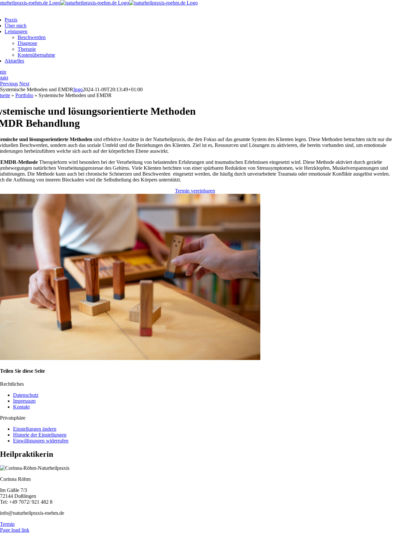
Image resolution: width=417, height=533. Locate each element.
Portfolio (24, 95)
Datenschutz (25, 395)
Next (24, 83)
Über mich (15, 25)
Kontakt (21, 407)
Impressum (24, 401)
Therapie (27, 49)
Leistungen (16, 31)
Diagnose (27, 43)
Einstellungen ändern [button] (34, 429)
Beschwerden (32, 37)
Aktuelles (14, 61)
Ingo (78, 89)
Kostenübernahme (36, 55)
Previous (9, 83)
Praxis (11, 19)
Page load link (14, 530)
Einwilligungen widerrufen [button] (40, 440)
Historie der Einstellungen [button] (39, 435)
